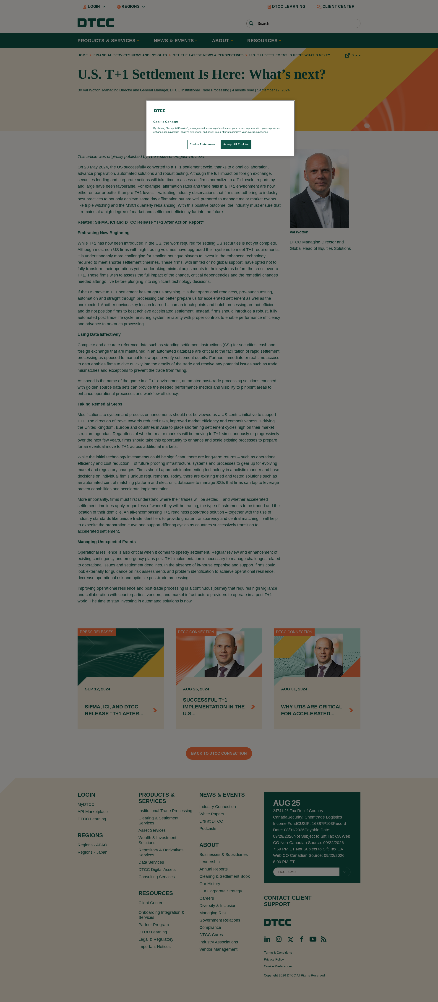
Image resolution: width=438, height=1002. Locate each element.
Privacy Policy (278, 132)
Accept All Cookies (235, 144)
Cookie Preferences (202, 144)
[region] (220, 128)
